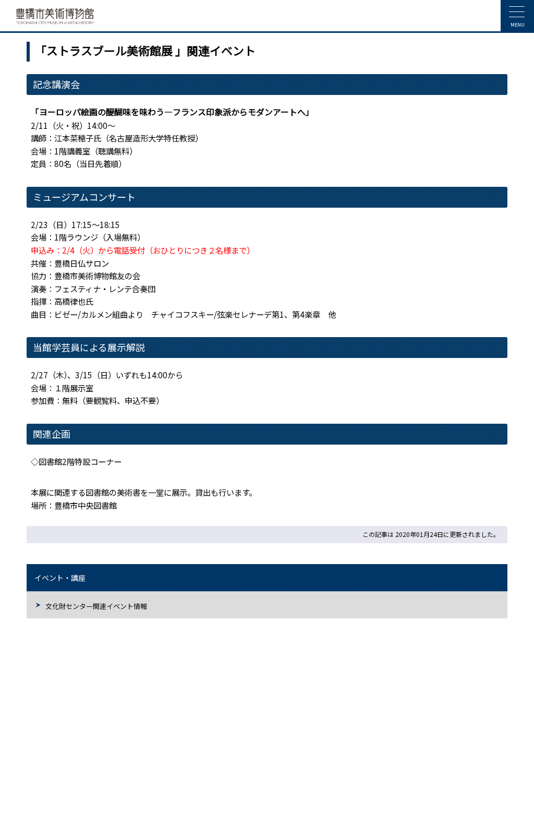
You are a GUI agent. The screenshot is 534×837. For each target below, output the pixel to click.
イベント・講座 (60, 577)
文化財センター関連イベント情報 (96, 606)
